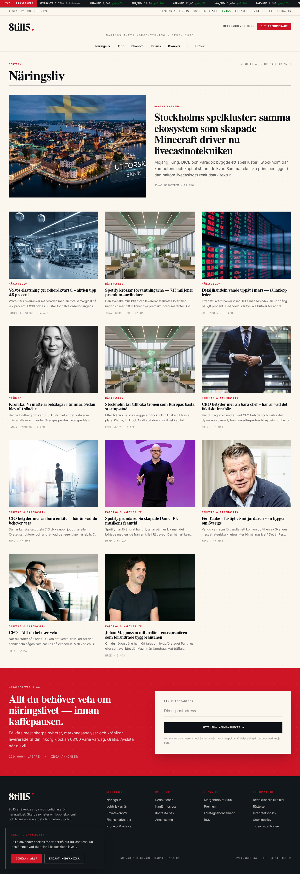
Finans (156, 46)
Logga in (284, 11)
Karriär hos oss (165, 806)
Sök (202, 46)
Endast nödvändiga (64, 858)
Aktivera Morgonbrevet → (223, 727)
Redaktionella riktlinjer (268, 800)
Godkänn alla (26, 858)
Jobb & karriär (117, 806)
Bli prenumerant (274, 26)
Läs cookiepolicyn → (63, 846)
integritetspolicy (226, 738)
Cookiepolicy (262, 819)
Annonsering (164, 819)
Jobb (121, 46)
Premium (210, 806)
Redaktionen (164, 800)
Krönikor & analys (119, 826)
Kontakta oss (164, 813)
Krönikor (174, 46)
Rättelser (259, 806)
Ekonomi (137, 46)
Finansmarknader (119, 819)
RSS (207, 819)
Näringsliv (102, 46)
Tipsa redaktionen (266, 826)
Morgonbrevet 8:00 (239, 26)
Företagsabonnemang (219, 813)
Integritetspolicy (264, 813)
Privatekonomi (117, 813)
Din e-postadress (178, 701)
